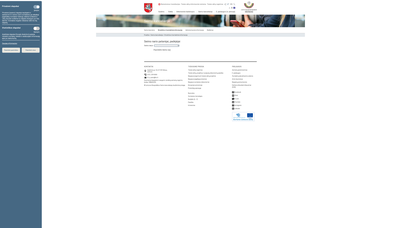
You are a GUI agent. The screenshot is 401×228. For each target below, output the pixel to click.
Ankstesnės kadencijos (185, 12)
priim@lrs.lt (154, 77)
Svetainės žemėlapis (195, 96)
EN (231, 4)
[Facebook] (233, 92)
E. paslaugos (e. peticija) (225, 12)
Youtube (237, 102)
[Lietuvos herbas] (148, 8)
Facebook (238, 92)
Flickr (236, 95)
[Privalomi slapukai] (36, 7)
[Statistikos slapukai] (36, 28)
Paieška (190, 102)
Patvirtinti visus (31, 50)
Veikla (170, 12)
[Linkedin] (233, 108)
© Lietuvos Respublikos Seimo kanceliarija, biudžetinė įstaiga (164, 85)
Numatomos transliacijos (170, 4)
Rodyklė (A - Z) (193, 99)
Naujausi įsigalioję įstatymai (197, 79)
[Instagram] (233, 105)
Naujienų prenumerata (239, 82)
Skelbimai (210, 30)
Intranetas (191, 105)
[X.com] (233, 99)
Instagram (238, 105)
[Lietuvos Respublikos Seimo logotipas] (249, 7)
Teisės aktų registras (215, 4)
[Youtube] (233, 102)
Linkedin (237, 108)
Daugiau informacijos (9, 43)
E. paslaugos (236, 73)
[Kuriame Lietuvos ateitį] (243, 121)
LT (228, 4)
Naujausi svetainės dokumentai (198, 82)
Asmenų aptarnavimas (239, 70)
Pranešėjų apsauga (194, 88)
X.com (237, 99)
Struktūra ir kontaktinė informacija (170, 30)
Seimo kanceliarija (205, 12)
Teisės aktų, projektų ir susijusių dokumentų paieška (205, 73)
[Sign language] (232, 8)
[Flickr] (233, 95)
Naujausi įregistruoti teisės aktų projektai (202, 76)
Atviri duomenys (237, 79)
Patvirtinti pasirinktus (11, 50)
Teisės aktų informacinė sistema (193, 4)
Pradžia (146, 35)
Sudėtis (161, 12)
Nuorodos (191, 93)
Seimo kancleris (149, 30)
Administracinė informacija (194, 30)
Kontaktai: (149, 67)
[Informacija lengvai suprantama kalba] (234, 8)
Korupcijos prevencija (195, 85)
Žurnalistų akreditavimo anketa (242, 76)
